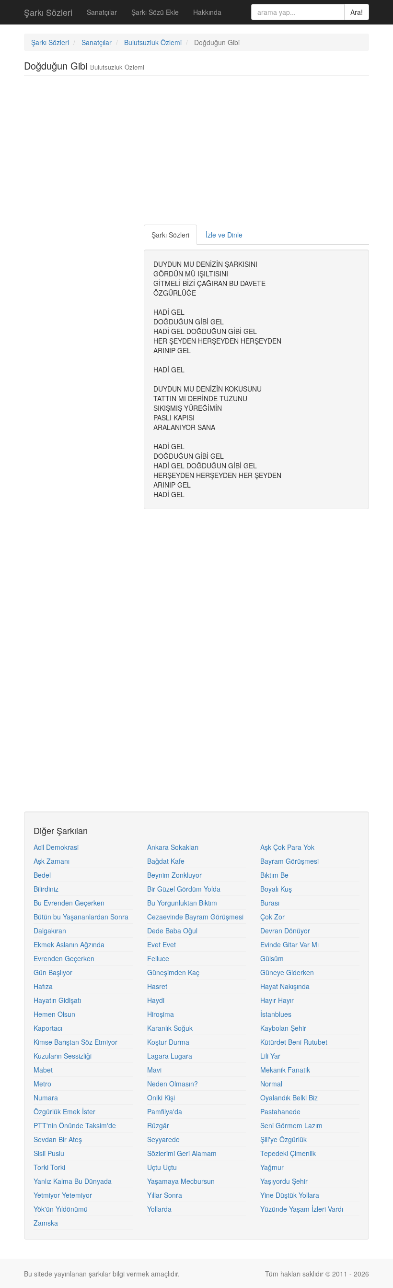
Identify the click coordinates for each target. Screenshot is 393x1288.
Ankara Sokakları (172, 847)
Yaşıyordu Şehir (284, 1181)
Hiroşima (160, 1014)
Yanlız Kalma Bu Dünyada (73, 1181)
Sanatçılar (102, 12)
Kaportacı (48, 1028)
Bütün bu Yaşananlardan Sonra (81, 916)
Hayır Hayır (277, 1000)
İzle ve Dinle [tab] (224, 234)
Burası (269, 902)
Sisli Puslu (49, 1153)
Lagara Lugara (169, 1056)
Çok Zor (272, 916)
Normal (271, 1083)
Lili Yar (270, 1056)
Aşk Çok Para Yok (287, 847)
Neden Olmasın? (172, 1083)
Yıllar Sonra (164, 1195)
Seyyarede (163, 1139)
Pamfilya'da (164, 1111)
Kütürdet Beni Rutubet (293, 1042)
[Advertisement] (198, 152)
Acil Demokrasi (56, 847)
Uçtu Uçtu (162, 1167)
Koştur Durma (168, 1042)
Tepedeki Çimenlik (288, 1153)
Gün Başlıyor (53, 972)
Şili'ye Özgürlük (283, 1139)
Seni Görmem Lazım (291, 1125)
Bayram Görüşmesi (289, 861)
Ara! (356, 12)
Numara (46, 1097)
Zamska (46, 1223)
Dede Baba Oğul (172, 930)
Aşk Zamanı (51, 861)
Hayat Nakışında (285, 986)
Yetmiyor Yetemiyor (63, 1195)
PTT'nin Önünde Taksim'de (75, 1125)
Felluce (158, 958)
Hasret (157, 986)
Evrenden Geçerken (64, 958)
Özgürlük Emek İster (64, 1111)
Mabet (43, 1069)
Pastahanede (280, 1111)
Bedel (42, 875)
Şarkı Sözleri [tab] (170, 234)
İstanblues (275, 1014)
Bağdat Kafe (166, 861)
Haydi (155, 1000)
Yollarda (159, 1209)
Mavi (154, 1069)
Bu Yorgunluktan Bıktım (182, 902)
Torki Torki (49, 1167)
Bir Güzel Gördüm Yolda (183, 889)
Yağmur (272, 1167)
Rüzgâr (158, 1125)
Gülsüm (272, 958)
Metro (42, 1083)
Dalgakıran (50, 930)
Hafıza (43, 986)
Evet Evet (161, 944)
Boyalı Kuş (276, 889)
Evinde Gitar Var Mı (289, 944)
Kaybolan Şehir (283, 1028)
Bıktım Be (274, 875)
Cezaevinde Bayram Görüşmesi (195, 916)
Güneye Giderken (287, 972)
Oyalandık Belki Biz (289, 1097)
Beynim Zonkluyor (174, 875)
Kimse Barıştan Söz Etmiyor (75, 1042)
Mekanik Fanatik (285, 1069)
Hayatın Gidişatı (57, 1000)
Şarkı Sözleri (48, 12)
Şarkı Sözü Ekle (155, 12)
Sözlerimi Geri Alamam (182, 1153)
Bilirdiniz (46, 889)
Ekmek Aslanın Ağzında (69, 944)
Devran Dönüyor (285, 930)
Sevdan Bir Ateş (58, 1139)
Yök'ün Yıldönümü (61, 1209)
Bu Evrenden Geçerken (69, 902)
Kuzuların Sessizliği (63, 1056)
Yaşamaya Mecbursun (181, 1181)
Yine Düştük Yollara (289, 1195)
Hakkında (207, 12)
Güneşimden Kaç (173, 972)
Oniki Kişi (161, 1097)
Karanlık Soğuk (170, 1028)
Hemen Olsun (54, 1014)
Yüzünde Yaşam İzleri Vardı (301, 1209)
